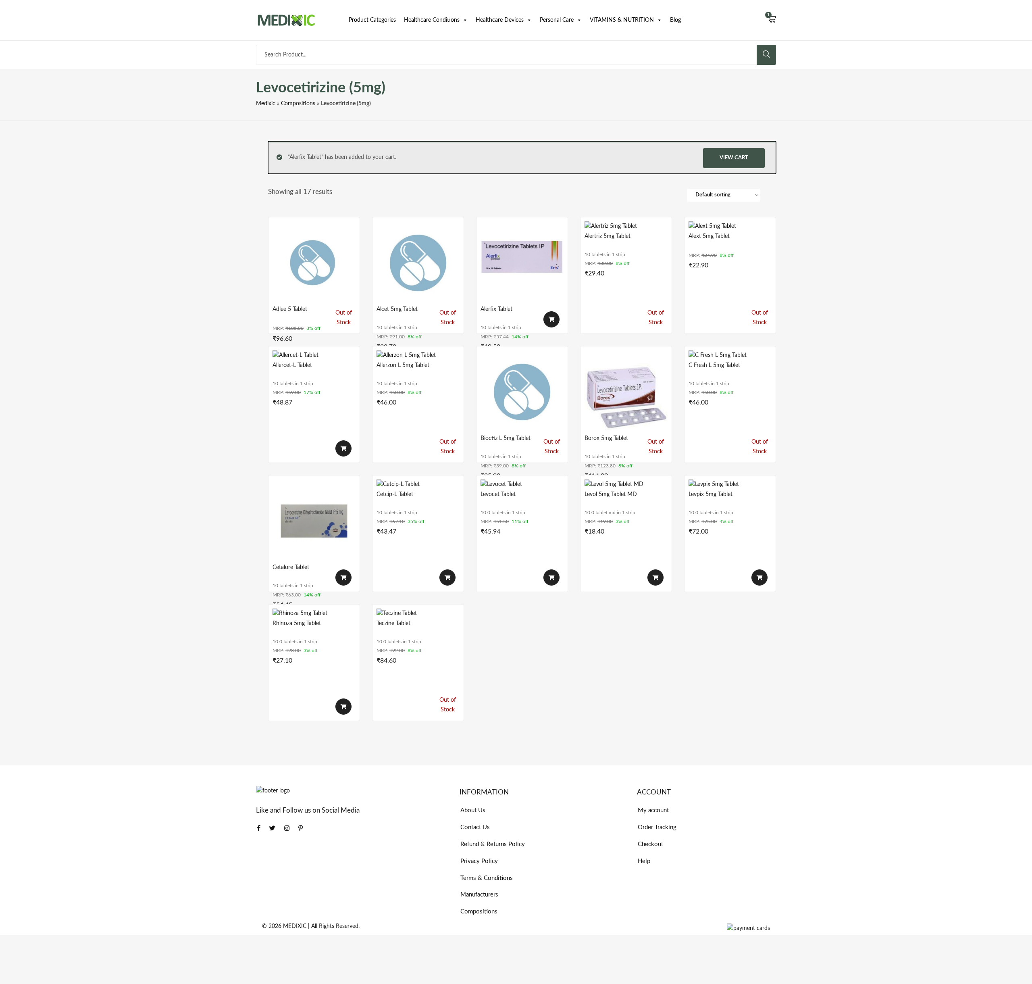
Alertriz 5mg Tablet (607, 236)
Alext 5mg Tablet (709, 236)
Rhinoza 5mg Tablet (297, 623)
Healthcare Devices (500, 20)
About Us (472, 810)
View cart (734, 158)
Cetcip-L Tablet (395, 494)
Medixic (265, 103)
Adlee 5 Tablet (290, 309)
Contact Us (475, 827)
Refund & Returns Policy (492, 844)
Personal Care (557, 20)
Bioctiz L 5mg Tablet (506, 438)
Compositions (298, 103)
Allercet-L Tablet (292, 365)
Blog (675, 20)
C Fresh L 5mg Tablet (714, 365)
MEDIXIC (294, 926)
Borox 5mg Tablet (606, 438)
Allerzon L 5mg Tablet (403, 365)
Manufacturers (479, 895)
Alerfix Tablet (496, 309)
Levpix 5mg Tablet (710, 494)
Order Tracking (657, 827)
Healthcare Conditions (432, 20)
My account (653, 810)
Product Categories (372, 20)
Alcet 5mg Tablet (397, 309)
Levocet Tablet (498, 494)
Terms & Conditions (486, 878)
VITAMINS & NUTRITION (622, 20)
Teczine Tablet (393, 623)
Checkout (650, 844)
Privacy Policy (479, 861)
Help (644, 861)
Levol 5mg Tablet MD (611, 494)
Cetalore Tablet (291, 567)
